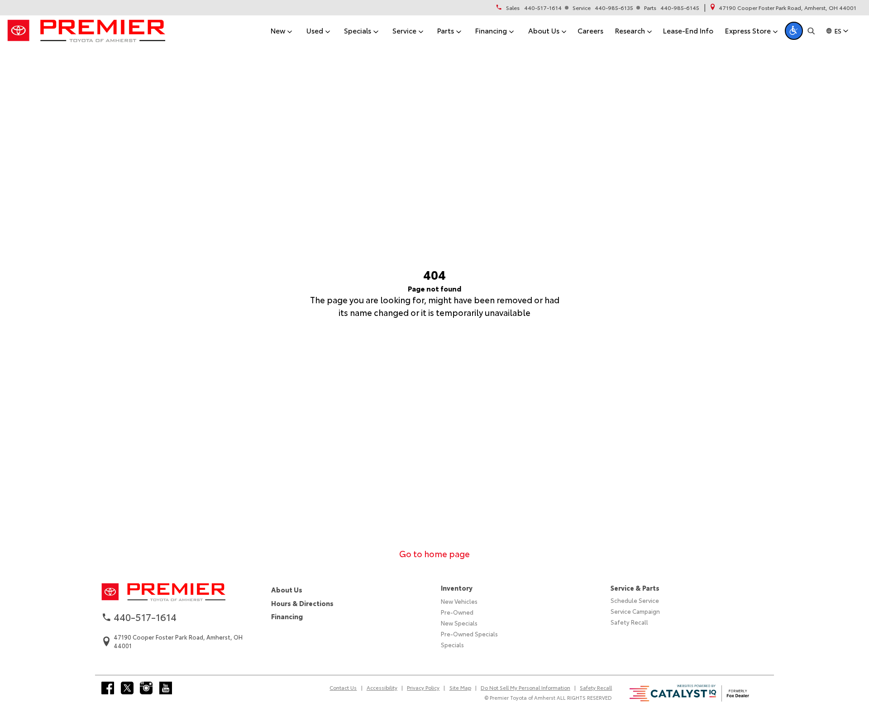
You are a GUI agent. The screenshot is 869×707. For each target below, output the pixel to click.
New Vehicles (459, 601)
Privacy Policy (423, 687)
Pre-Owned (457, 612)
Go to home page (434, 553)
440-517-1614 (543, 7)
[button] (794, 31)
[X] (127, 688)
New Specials (459, 623)
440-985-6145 (679, 7)
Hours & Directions (302, 603)
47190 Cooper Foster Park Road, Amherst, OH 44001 (787, 7)
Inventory (457, 587)
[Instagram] (146, 688)
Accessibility (382, 687)
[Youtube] (165, 688)
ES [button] (837, 30)
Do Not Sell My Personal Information (525, 687)
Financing (287, 616)
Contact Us (343, 687)
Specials (452, 644)
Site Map (460, 687)
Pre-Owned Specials (469, 634)
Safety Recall (629, 622)
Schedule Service (635, 600)
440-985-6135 (614, 7)
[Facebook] (107, 688)
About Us (286, 589)
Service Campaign (635, 611)
